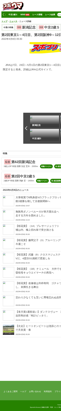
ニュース (13, 21)
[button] (3, 15)
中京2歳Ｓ (13, 14)
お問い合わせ (35, 391)
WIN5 (24, 14)
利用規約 (48, 391)
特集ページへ (46, 166)
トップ (4, 21)
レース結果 (50, 14)
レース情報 (37, 14)
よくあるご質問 (10, 391)
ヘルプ (23, 391)
